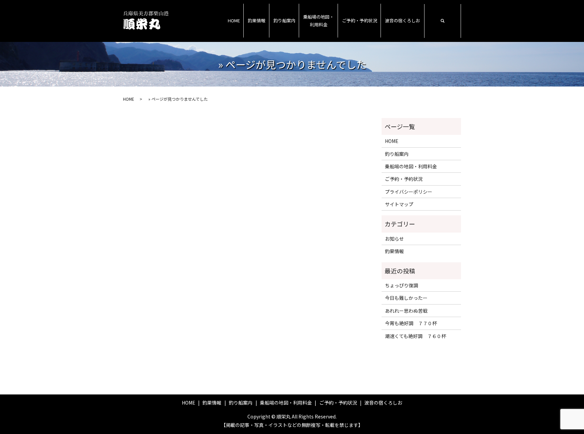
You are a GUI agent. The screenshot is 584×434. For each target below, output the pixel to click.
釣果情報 (256, 20)
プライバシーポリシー (408, 191)
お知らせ (394, 238)
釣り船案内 (284, 20)
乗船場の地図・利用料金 (318, 21)
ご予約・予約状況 (359, 20)
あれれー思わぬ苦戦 (406, 310)
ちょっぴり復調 (401, 285)
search (442, 21)
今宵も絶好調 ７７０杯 (411, 323)
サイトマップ (399, 204)
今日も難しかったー (406, 297)
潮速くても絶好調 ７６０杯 (415, 336)
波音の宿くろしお (402, 20)
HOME (234, 20)
